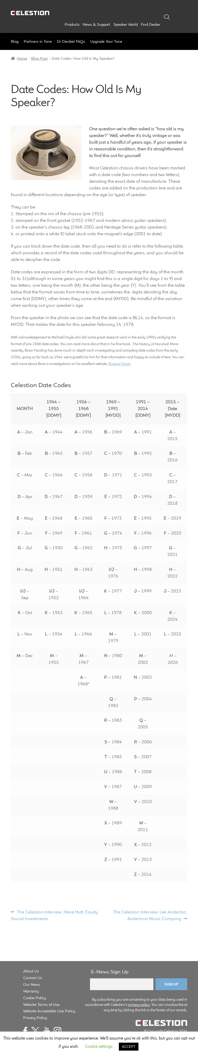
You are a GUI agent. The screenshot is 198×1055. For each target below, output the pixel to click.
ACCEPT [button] (128, 1046)
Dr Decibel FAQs (71, 41)
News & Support (96, 24)
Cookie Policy (34, 997)
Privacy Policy (35, 1017)
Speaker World (125, 24)
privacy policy (139, 1004)
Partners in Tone (38, 41)
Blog (15, 41)
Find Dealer (150, 24)
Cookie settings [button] (98, 1046)
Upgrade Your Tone (106, 41)
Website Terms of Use (41, 1004)
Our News (31, 984)
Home (22, 58)
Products (72, 24)
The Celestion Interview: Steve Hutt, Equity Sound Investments (54, 915)
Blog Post (39, 58)
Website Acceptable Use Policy (49, 1010)
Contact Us (32, 977)
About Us (31, 971)
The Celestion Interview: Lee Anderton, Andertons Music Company (150, 915)
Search (167, 17)
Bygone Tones (119, 363)
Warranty (31, 991)
